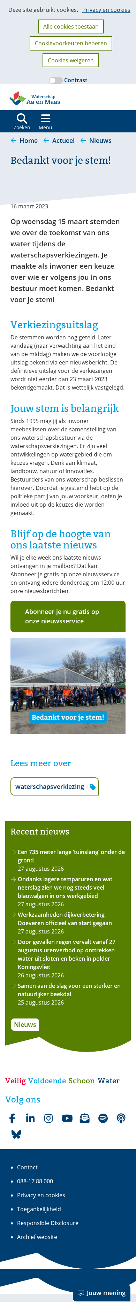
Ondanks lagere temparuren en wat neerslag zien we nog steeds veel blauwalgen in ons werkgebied (65, 887)
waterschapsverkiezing (49, 788)
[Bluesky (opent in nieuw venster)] (16, 1134)
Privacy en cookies (106, 10)
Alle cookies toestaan (71, 26)
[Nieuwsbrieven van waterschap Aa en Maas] (85, 1118)
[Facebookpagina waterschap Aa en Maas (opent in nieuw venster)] (12, 1118)
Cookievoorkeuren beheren (71, 43)
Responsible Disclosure (47, 1223)
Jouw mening (106, 1293)
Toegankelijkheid (39, 1209)
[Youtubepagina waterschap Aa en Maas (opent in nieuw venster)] (67, 1118)
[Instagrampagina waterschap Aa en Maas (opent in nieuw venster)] (48, 1118)
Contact (27, 1167)
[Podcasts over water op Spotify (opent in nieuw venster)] (121, 1118)
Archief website (37, 1237)
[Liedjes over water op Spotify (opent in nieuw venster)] (103, 1118)
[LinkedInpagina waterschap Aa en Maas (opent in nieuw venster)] (30, 1118)
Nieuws (25, 1024)
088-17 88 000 (35, 1181)
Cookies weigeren (71, 60)
